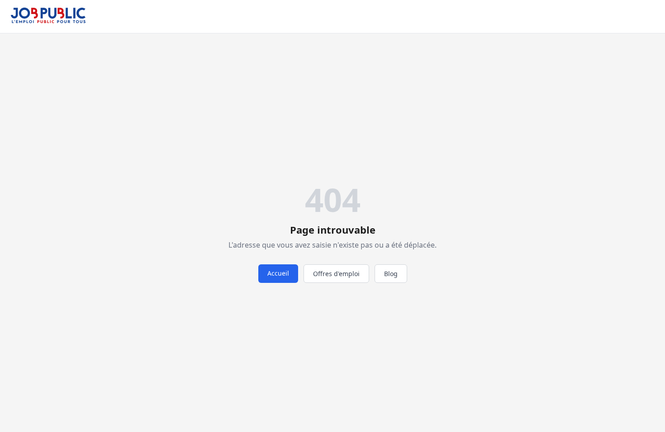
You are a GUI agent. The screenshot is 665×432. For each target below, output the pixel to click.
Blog (391, 273)
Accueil (278, 273)
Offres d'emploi (336, 273)
